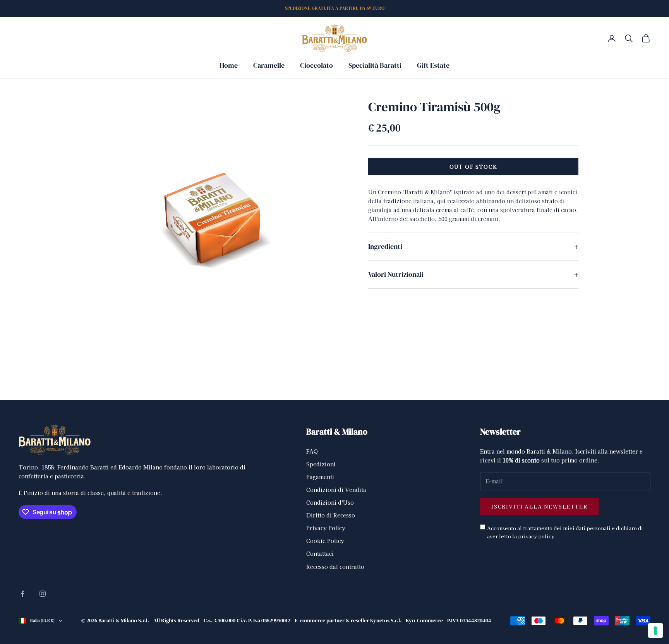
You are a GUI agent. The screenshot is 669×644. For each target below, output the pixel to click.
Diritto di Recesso (330, 515)
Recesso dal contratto (335, 566)
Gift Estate (433, 65)
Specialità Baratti (374, 65)
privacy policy (536, 536)
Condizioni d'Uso (330, 502)
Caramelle (269, 65)
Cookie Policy (325, 541)
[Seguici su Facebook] (22, 594)
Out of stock (473, 167)
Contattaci (320, 553)
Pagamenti (320, 477)
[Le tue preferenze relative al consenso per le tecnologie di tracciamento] (655, 630)
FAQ (312, 451)
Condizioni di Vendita (336, 489)
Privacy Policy (325, 528)
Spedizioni (321, 464)
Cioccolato (316, 65)
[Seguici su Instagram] (42, 594)
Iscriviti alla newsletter (539, 506)
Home (229, 65)
